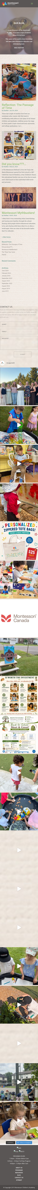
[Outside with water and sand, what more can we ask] (19, 927)
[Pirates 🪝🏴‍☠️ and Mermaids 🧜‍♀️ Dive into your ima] (19, 811)
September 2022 (7, 283)
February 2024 (6, 273)
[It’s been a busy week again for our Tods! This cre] (19, 579)
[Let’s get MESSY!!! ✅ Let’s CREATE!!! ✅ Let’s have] (19, 425)
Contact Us (19, 1177)
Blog (19, 1175)
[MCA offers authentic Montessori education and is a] (19, 618)
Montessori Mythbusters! (18, 213)
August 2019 (6, 288)
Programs (19, 1170)
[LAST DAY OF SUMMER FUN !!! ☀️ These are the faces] (19, 386)
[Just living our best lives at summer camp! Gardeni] (19, 1005)
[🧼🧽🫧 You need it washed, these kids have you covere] (19, 1043)
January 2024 (6, 276)
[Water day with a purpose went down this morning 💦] (19, 889)
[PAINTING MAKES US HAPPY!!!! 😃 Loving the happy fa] (19, 502)
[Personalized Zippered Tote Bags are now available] (19, 541)
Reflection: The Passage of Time (18, 106)
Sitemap (19, 1180)
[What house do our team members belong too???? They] (19, 850)
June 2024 (5, 270)
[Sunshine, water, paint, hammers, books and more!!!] (19, 464)
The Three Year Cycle (8, 252)
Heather (6, 110)
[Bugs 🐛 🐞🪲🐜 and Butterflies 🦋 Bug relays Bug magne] (19, 966)
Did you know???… (14, 164)
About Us (19, 1168)
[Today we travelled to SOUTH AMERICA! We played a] (19, 657)
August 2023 (6, 281)
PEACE (4, 255)
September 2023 (7, 278)
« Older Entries (6, 237)
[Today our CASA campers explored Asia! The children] (19, 773)
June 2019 (5, 291)
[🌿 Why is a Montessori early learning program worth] (19, 695)
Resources (19, 1173)
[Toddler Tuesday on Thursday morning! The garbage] (19, 1082)
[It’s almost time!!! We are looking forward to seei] (19, 734)
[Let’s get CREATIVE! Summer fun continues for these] (19, 1121)
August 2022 (6, 286)
